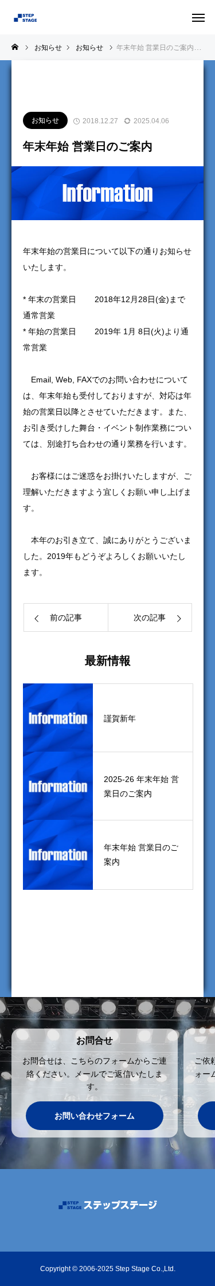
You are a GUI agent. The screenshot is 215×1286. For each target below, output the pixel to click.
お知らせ (45, 120)
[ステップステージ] (63, 17)
